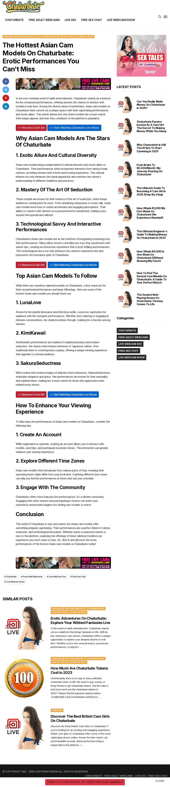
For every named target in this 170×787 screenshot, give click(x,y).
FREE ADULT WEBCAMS (44, 20)
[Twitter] (5, 89)
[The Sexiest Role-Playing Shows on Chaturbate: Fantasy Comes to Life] (125, 299)
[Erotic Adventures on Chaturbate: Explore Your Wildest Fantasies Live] (24, 628)
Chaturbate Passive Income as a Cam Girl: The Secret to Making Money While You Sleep (151, 126)
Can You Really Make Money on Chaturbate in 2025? (151, 104)
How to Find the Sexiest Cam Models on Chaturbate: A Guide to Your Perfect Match (152, 277)
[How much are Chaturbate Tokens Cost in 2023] (24, 677)
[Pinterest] (5, 97)
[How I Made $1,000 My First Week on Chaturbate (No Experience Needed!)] (125, 213)
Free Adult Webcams (27, 36)
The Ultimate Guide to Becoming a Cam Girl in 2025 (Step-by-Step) (151, 191)
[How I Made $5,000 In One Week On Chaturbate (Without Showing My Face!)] (125, 256)
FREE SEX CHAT (91, 20)
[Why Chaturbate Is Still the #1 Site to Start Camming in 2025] (125, 148)
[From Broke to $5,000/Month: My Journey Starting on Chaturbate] (125, 169)
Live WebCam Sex (47, 36)
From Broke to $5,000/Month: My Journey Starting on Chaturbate (150, 169)
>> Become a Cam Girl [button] (31, 127)
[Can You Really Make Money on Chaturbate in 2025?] (125, 105)
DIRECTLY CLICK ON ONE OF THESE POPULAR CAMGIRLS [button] (85, 782)
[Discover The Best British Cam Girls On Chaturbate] (24, 727)
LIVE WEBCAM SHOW (121, 20)
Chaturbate (9, 36)
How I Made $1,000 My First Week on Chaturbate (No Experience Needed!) (151, 212)
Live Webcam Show (84, 36)
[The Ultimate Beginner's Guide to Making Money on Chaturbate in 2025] (125, 234)
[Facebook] (5, 81)
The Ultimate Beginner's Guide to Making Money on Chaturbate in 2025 (152, 234)
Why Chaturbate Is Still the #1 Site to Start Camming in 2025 (151, 148)
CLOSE (160, 780)
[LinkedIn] (5, 106)
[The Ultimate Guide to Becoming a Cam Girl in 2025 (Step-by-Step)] (125, 191)
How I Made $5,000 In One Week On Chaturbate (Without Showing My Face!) (150, 256)
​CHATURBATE (14, 20)
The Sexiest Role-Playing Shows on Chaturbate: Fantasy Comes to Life (150, 299)
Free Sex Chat (65, 36)
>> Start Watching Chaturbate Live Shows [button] (74, 127)
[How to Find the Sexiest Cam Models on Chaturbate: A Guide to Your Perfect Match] (125, 278)
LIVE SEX (70, 20)
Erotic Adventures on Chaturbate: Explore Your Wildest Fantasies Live (80, 620)
